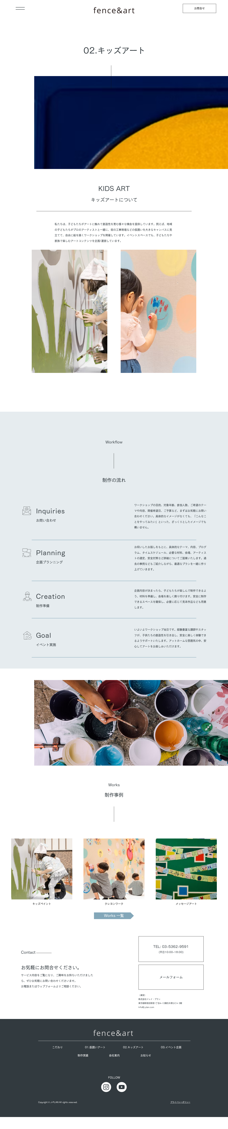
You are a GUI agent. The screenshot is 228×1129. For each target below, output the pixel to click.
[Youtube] (122, 1087)
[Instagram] (106, 1087)
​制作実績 (83, 1055)
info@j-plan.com (146, 1007)
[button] (20, 8)
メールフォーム (171, 977)
